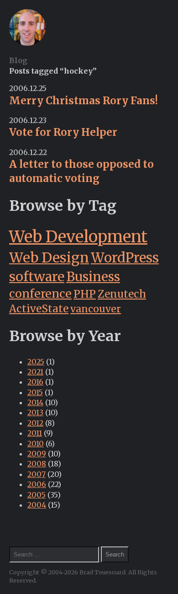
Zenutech (122, 294)
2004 (36, 504)
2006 (36, 484)
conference (40, 293)
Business (93, 276)
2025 (35, 361)
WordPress (125, 258)
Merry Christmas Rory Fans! (83, 100)
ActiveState (38, 308)
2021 (35, 371)
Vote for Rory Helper (63, 132)
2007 (36, 474)
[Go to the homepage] (27, 43)
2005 (36, 494)
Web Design (49, 257)
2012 (35, 423)
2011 (34, 433)
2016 (35, 381)
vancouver (95, 309)
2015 (35, 392)
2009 (36, 453)
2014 (35, 402)
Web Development (78, 236)
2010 (35, 443)
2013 (35, 412)
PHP (84, 293)
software (36, 276)
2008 (36, 463)
